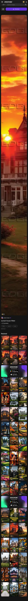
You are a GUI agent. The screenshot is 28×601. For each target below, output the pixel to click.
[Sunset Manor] (14, 414)
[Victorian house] (14, 574)
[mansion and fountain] (5, 429)
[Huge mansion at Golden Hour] (5, 414)
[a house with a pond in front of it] (23, 414)
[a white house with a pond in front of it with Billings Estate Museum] (14, 399)
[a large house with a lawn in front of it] (5, 560)
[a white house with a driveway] (5, 545)
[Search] (25, 4)
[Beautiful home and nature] (5, 399)
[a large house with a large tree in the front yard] (5, 458)
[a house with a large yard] (23, 429)
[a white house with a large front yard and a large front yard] (14, 589)
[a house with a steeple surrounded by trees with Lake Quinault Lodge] (5, 444)
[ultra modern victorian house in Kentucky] (23, 444)
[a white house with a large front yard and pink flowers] (5, 589)
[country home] (23, 530)
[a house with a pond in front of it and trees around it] (5, 488)
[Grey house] (14, 429)
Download (17, 9)
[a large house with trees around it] (23, 545)
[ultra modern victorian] (5, 473)
